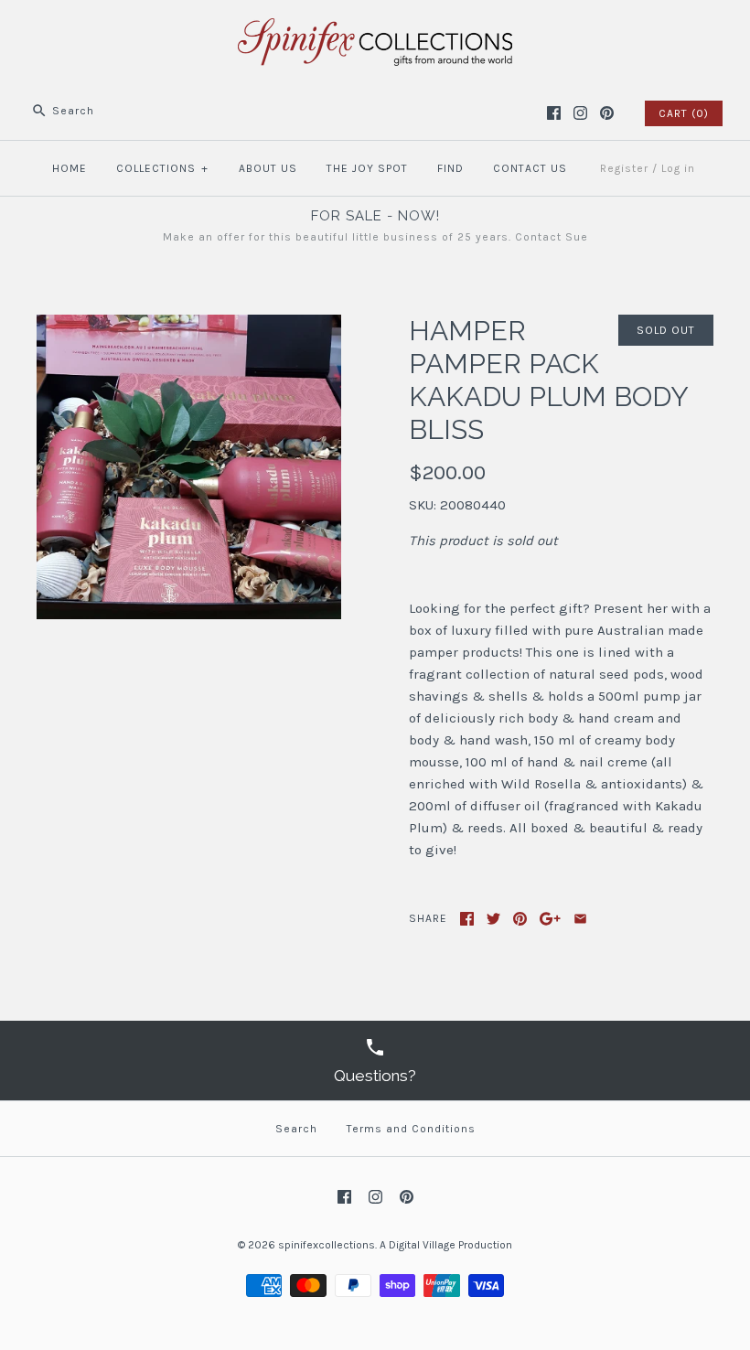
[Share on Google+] (550, 919)
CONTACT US (530, 168)
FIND (450, 168)
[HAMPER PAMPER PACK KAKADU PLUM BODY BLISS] (189, 325)
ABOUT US (268, 168)
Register (624, 168)
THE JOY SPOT (367, 168)
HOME (69, 168)
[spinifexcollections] (375, 29)
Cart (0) (684, 113)
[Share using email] (580, 919)
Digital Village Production (450, 1244)
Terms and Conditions (411, 1128)
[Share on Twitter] (493, 919)
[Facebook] (554, 113)
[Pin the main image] (520, 919)
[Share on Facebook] (467, 919)
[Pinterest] (607, 113)
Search (296, 1128)
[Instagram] (580, 113)
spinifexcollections (326, 1244)
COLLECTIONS (162, 168)
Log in (678, 168)
